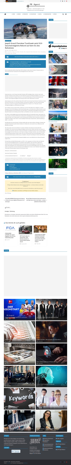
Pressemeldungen (8, 40)
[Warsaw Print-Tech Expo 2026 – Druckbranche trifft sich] (19, 354)
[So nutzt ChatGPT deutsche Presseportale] (51, 376)
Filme (25, 51)
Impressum (46, 449)
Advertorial (9, 51)
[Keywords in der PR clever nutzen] (19, 399)
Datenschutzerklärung (48, 448)
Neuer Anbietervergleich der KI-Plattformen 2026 (47, 361)
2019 (6, 51)
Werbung (14, 53)
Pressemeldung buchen (48, 444)
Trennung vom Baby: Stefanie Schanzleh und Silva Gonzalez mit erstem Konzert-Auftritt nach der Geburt (40, 238)
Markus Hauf (35, 51)
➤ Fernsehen (25, 14)
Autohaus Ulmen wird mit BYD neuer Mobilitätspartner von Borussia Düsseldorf (19, 384)
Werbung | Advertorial (48, 438)
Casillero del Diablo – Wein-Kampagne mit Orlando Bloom (49, 339)
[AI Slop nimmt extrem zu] (19, 332)
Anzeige (13, 51)
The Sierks (38, 453)
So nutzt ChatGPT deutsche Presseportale (45, 384)
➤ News (13, 14)
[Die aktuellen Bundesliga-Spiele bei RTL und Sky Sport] (19, 309)
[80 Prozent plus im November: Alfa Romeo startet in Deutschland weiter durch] (25, 226)
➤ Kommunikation (47, 14)
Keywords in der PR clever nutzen (12, 406)
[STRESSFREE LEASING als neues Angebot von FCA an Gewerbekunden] (10, 226)
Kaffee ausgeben (60, 438)
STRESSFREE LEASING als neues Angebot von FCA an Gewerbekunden (10, 235)
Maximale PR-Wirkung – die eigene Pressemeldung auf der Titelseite (19, 428)
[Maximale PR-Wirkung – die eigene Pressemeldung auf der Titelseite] (19, 421)
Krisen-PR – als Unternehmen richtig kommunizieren (48, 406)
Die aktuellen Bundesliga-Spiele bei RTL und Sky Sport (16, 317)
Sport (11, 53)
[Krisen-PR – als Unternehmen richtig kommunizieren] (51, 399)
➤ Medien (19, 14)
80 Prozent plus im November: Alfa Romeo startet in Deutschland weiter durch (25, 238)
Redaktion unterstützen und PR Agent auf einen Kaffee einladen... (25, 190)
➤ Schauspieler (33, 14)
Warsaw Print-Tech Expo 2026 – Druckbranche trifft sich (16, 361)
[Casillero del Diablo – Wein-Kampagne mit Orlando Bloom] (51, 332)
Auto (16, 51)
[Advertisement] (25, 83)
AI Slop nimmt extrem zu (10, 339)
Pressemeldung (43, 51)
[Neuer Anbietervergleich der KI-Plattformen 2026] (51, 354)
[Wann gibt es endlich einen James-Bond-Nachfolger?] (51, 309)
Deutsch (10, 1)
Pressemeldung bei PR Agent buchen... (27, 173)
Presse (39, 51)
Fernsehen (21, 51)
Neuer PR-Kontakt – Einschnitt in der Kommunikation (48, 428)
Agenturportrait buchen (48, 445)
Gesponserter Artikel (29, 51)
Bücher (18, 51)
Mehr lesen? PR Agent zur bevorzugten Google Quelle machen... (26, 56)
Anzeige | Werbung (9, 50)
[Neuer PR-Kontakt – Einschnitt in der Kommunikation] (51, 421)
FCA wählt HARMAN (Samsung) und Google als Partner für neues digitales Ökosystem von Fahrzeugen (15, 200)
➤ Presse (55, 14)
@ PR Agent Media (61, 444)
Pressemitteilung (7, 53)
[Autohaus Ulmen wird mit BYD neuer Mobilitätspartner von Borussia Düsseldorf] (19, 376)
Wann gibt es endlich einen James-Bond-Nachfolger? (48, 317)
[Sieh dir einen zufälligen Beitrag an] (65, 14)
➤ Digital (40, 14)
